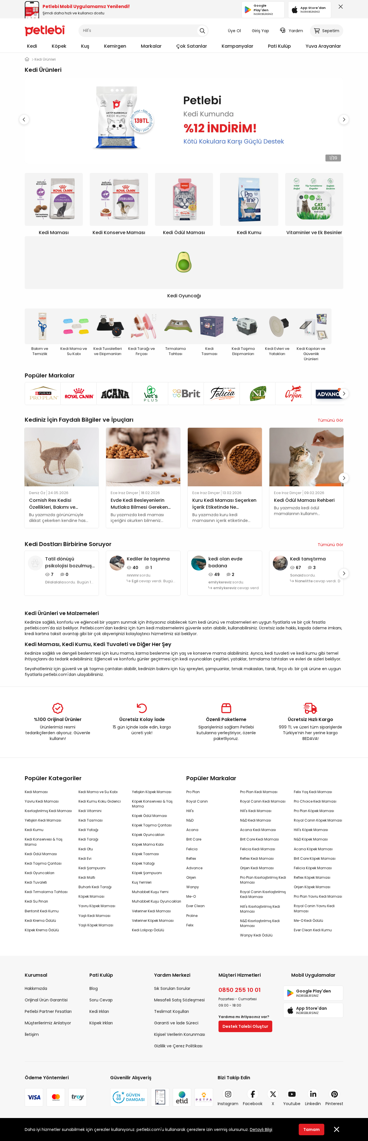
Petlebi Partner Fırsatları (48, 1011)
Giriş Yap (260, 31)
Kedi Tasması (90, 820)
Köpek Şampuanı (147, 872)
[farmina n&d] (255, 393)
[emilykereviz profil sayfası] (198, 562)
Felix (189, 925)
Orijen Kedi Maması (257, 868)
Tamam (311, 1129)
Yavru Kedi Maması (42, 801)
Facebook (252, 1104)
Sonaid (296, 575)
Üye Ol (234, 31)
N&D (189, 820)
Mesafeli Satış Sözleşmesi (179, 1000)
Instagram (228, 1104)
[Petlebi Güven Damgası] (128, 1097)
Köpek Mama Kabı (148, 844)
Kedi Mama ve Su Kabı (98, 791)
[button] (344, 119)
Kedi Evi (84, 858)
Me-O (191, 896)
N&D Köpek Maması (311, 839)
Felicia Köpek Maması (313, 868)
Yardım (296, 31)
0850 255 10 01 (239, 990)
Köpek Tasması (145, 853)
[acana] (112, 393)
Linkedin (313, 1104)
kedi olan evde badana (225, 562)
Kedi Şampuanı (92, 868)
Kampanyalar (237, 46)
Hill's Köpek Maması (311, 829)
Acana (192, 829)
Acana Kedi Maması (258, 829)
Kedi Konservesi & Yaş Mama (43, 842)
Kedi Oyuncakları (39, 872)
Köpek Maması (91, 896)
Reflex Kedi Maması (257, 858)
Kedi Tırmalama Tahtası (46, 891)
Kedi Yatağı (88, 829)
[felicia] (220, 393)
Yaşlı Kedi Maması (94, 915)
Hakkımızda (36, 988)
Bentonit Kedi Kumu (42, 911)
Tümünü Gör (330, 420)
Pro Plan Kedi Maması (258, 791)
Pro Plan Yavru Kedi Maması (318, 896)
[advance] (327, 393)
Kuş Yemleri (142, 882)
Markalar (151, 46)
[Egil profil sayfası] (117, 562)
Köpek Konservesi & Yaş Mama (152, 804)
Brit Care (193, 839)
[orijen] (291, 393)
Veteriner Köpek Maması (153, 920)
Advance (194, 868)
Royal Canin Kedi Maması (262, 801)
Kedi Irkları (99, 1011)
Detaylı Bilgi (261, 1129)
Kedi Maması (36, 791)
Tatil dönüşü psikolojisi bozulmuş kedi (68, 562)
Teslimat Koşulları (171, 1011)
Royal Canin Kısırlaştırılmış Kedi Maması (263, 894)
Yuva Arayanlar (323, 46)
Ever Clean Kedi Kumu (313, 930)
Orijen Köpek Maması (312, 886)
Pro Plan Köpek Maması (314, 810)
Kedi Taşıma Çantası (43, 863)
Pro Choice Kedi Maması (315, 801)
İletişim (32, 1034)
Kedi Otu (85, 849)
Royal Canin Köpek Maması (318, 820)
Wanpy (192, 886)
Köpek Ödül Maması (149, 815)
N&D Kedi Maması (255, 820)
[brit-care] (184, 393)
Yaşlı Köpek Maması (95, 925)
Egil (135, 581)
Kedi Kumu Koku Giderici (99, 801)
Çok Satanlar (191, 46)
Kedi (32, 46)
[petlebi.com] (27, 59)
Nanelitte (304, 581)
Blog (93, 988)
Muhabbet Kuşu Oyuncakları (156, 901)
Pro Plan (193, 791)
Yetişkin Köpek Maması (151, 791)
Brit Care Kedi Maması (259, 839)
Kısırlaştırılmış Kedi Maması (48, 810)
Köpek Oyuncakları (148, 834)
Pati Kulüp (279, 46)
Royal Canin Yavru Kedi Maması (314, 908)
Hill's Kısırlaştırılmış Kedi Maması (260, 909)
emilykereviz (220, 582)
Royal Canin (197, 801)
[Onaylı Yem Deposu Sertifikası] (160, 1097)
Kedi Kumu (34, 829)
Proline (192, 915)
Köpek (59, 46)
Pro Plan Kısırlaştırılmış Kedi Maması (263, 880)
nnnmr (133, 575)
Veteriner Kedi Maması (151, 911)
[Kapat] (339, 8)
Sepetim (330, 31)
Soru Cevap (101, 1000)
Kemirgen (115, 46)
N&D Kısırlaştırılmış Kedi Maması (260, 923)
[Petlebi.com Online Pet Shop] (45, 30)
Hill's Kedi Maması (255, 810)
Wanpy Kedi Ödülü (256, 935)
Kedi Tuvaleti (36, 882)
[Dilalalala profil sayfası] (35, 562)
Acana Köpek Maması (313, 849)
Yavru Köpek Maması (96, 905)
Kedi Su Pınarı (36, 901)
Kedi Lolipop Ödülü (148, 930)
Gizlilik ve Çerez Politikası (178, 1046)
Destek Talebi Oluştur (245, 1026)
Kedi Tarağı (88, 839)
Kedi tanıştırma (308, 559)
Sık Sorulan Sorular (172, 988)
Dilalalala (54, 582)
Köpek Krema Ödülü (42, 930)
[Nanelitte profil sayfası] (280, 562)
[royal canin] (76, 393)
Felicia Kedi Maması (257, 849)
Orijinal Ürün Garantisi (46, 1000)
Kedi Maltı (86, 877)
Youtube (291, 1104)
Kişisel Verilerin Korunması (179, 1034)
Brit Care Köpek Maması (315, 858)
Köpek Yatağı (143, 863)
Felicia (192, 849)
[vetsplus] (148, 393)
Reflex (191, 858)
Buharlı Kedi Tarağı (95, 886)
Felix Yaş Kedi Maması (313, 791)
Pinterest (334, 1104)
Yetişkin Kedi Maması (43, 820)
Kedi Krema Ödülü (40, 920)
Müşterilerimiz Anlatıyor (48, 1023)
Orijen (191, 877)
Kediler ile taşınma (148, 559)
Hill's (190, 810)
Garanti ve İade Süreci (176, 1023)
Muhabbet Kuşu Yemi (150, 891)
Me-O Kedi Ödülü (308, 920)
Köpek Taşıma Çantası (152, 825)
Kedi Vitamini (89, 810)
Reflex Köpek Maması (312, 877)
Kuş (85, 46)
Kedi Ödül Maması (41, 853)
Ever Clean (195, 905)
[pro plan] (41, 393)
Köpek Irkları (101, 1023)
